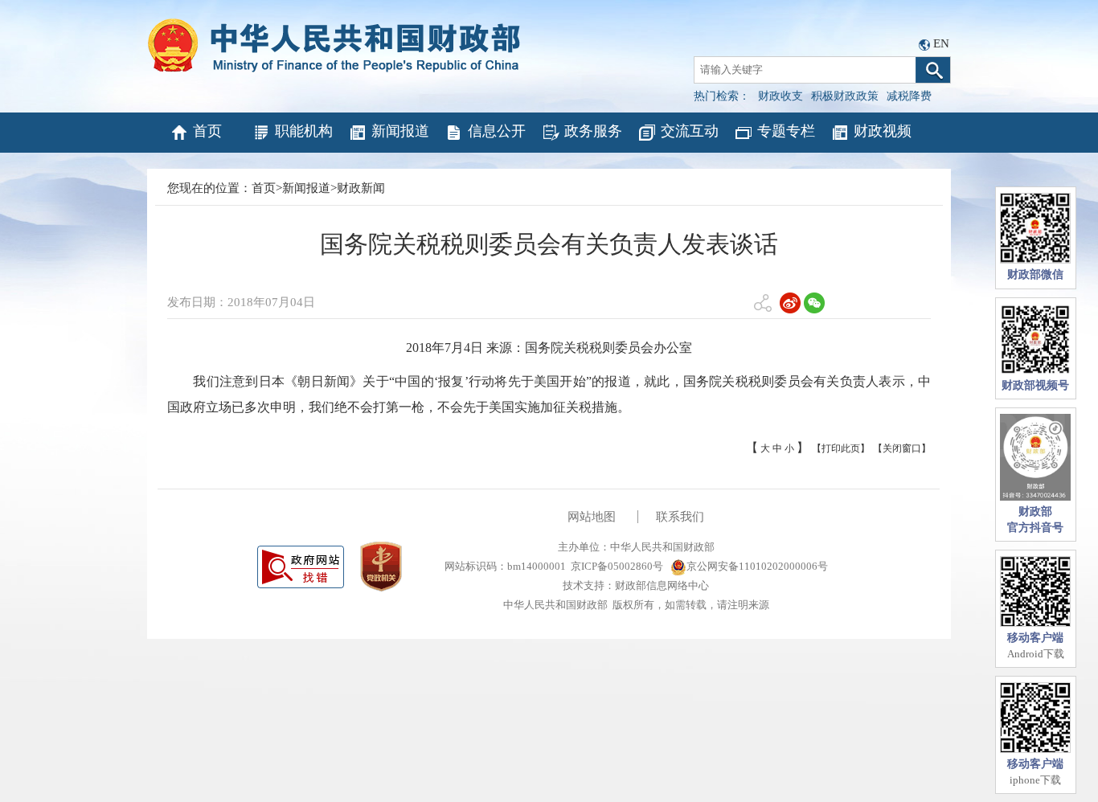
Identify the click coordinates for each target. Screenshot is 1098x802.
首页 (207, 131)
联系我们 (680, 516)
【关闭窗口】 (902, 448)
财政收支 (780, 96)
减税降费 (909, 96)
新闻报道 (400, 131)
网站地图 (591, 516)
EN (941, 43)
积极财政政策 (845, 96)
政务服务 (593, 131)
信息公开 (497, 131)
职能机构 (304, 131)
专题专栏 (786, 131)
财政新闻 (361, 188)
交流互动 (690, 131)
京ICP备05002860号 (617, 566)
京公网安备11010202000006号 (757, 566)
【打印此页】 (841, 448)
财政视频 (883, 131)
